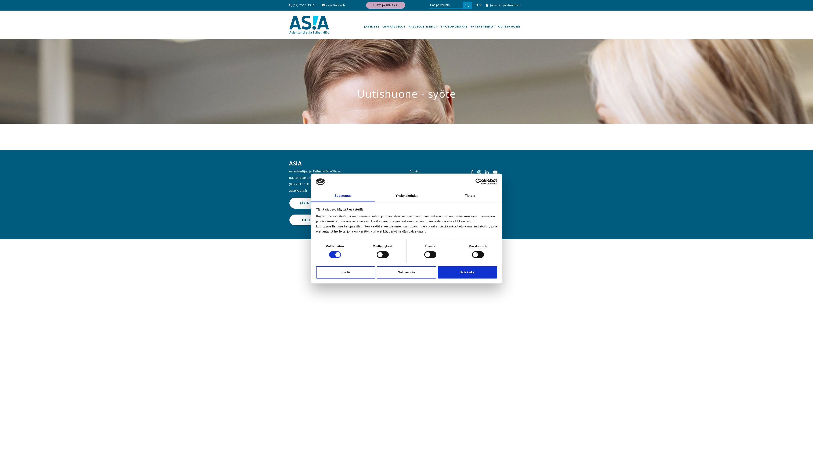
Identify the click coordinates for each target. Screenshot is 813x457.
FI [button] (477, 5)
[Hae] (467, 5)
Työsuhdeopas (454, 26)
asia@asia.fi (335, 5)
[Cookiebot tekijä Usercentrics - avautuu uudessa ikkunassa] (478, 182)
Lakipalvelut (394, 26)
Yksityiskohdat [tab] (406, 195)
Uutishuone (509, 26)
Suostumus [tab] (343, 195)
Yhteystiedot (482, 26)
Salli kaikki (467, 272)
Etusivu (415, 171)
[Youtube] (495, 172)
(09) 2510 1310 (303, 5)
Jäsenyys (372, 26)
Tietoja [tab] (470, 195)
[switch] (383, 254)
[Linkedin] (487, 172)
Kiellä (346, 272)
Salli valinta (406, 272)
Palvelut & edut (423, 26)
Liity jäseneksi (386, 5)
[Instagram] (479, 172)
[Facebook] (472, 172)
